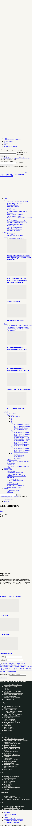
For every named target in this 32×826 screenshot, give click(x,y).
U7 (11, 420)
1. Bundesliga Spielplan (15, 408)
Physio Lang (7, 782)
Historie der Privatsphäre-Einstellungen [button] (15, 820)
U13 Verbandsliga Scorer (21, 440)
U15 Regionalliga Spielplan (22, 450)
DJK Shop (10, 492)
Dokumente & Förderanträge (15, 472)
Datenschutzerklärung (10, 814)
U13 (12, 431)
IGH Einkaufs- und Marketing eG (13, 693)
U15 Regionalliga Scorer (21, 452)
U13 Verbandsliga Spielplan (22, 439)
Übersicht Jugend (12, 413)
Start (1, 496)
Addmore (6, 737)
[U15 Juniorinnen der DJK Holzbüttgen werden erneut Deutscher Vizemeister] (16, 275)
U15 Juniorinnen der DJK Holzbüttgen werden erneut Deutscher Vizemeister (17, 280)
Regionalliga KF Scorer (15, 320)
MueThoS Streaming (9, 796)
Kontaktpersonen (8, 496)
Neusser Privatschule (9, 719)
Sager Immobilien (9, 725)
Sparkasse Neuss (8, 767)
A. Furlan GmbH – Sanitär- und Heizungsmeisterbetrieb (13, 707)
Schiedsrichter (7, 468)
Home (5, 138)
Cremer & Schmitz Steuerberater (13, 711)
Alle (8, 238)
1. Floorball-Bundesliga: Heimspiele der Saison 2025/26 (18, 369)
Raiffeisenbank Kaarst (10, 696)
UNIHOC (6, 789)
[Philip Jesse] (9, 611)
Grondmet (6, 689)
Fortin (5, 750)
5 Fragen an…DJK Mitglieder (15, 224)
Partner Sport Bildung (10, 721)
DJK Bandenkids (12, 460)
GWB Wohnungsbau (9, 713)
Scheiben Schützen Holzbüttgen (13, 764)
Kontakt (6, 143)
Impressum (7, 812)
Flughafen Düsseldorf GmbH (12, 748)
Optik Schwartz (8, 758)
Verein (5, 200)
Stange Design (8, 730)
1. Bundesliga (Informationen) (18, 325)
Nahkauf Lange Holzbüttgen (12, 755)
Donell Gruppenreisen (10, 778)
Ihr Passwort (19, 154)
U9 (11, 421)
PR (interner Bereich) (17, 480)
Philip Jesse (4, 615)
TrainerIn (15, 496)
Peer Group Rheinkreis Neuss (12, 722)
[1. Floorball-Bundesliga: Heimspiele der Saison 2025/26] (16, 365)
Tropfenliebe (7, 786)
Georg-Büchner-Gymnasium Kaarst (14, 806)
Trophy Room (11, 210)
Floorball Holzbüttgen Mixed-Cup (16, 221)
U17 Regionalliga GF (20, 455)
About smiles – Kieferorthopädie (13, 685)
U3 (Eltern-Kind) (15, 416)
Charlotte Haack (6, 653)
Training (6, 232)
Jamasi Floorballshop (9, 781)
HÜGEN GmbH (8, 779)
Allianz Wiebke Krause (10, 686)
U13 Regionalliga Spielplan (22, 434)
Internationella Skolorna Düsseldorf (13, 809)
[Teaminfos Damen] (16, 298)
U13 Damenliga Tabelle (21, 442)
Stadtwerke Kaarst (9, 729)
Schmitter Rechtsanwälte (10, 766)
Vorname (2, 656)
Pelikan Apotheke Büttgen (11, 759)
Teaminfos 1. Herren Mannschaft (19, 389)
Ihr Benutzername (21, 152)
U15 (12, 447)
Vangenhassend (8, 769)
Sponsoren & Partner (13, 206)
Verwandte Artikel (5, 596)
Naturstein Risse (8, 756)
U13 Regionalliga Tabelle (21, 432)
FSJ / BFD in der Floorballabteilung (17, 222)
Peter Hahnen (5, 634)
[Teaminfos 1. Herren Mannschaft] (16, 386)
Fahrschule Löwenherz (10, 745)
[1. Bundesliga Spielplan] (16, 405)
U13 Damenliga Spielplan (21, 444)
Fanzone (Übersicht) (13, 490)
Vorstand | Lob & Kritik (13, 230)
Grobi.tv (6, 688)
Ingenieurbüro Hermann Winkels (13, 694)
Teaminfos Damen (13, 301)
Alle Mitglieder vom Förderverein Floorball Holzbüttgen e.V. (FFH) (16, 741)
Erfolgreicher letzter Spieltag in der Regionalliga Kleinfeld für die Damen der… (19, 258)
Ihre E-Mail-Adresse (22, 163)
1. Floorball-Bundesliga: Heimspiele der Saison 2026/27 (18, 348)
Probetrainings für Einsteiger (15, 235)
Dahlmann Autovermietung (11, 776)
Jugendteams (10, 415)
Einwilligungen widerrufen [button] (11, 822)
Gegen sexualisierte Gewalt (14, 227)
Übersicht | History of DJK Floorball (17, 201)
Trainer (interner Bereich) (14, 487)
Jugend (6, 412)
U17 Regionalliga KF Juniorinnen (20, 457)
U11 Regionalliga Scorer (21, 428)
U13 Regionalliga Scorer (21, 436)
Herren (5, 324)
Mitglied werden (8, 141)
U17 (12, 453)
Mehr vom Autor (16, 596)
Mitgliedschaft (11, 471)
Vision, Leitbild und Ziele (14, 203)
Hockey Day (10, 464)
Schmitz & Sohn (8, 727)
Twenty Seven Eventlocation (12, 787)
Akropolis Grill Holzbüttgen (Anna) (14, 739)
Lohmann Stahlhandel (10, 753)
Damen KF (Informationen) (17, 238)
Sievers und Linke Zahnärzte (12, 697)
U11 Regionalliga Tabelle (21, 424)
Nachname (3, 660)
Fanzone (6, 488)
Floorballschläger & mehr (14, 474)
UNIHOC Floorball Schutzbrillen (16, 476)
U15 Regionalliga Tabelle (21, 448)
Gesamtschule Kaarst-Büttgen (12, 808)
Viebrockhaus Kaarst (9, 699)
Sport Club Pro (8, 784)
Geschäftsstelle (8, 469)
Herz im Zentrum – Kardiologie (12, 691)
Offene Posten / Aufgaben (14, 229)
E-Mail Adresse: (4, 674)
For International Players (10, 146)
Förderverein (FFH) (12, 484)
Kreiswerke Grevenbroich (11, 751)
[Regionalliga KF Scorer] (16, 317)
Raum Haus (7, 724)
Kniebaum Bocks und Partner (12, 716)
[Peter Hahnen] (9, 631)
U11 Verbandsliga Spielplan (22, 429)
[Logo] (12, 189)
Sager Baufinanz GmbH (10, 761)
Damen (6, 237)
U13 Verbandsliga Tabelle (21, 437)
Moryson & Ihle (8, 717)
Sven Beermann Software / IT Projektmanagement (18, 799)
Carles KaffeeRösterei (10, 709)
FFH (5, 144)
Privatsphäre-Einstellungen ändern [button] (13, 819)
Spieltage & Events (12, 205)
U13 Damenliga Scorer (20, 445)
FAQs (8, 208)
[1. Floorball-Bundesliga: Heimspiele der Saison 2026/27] (16, 344)
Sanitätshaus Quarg (9, 763)
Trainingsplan (11, 234)
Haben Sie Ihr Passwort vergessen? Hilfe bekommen (15, 158)
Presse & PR (10, 477)
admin (1, 511)
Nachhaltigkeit (11, 226)
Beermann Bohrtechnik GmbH (12, 743)
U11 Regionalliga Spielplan (22, 426)
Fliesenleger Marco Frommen (12, 747)
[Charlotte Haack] (9, 649)
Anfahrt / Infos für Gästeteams (12, 140)
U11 (12, 423)
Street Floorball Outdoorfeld (15, 214)
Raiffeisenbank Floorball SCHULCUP (18, 466)
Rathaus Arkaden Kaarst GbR (12, 797)
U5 (11, 418)
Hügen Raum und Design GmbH (13, 714)
